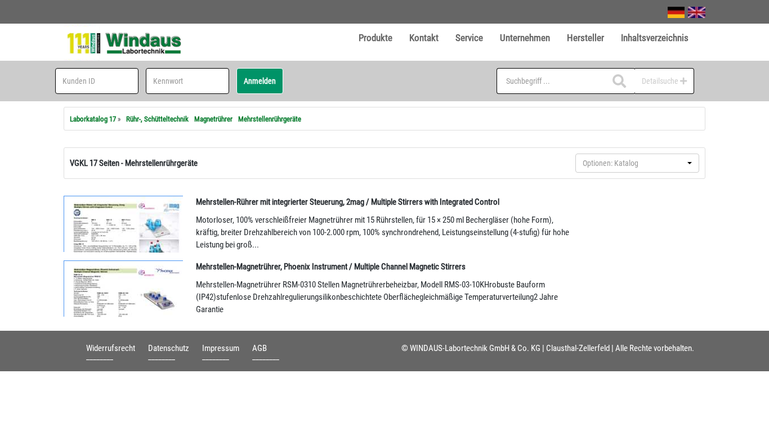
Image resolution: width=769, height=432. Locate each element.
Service (469, 37)
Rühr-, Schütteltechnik (157, 119)
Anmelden (260, 81)
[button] (637, 163)
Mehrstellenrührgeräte (269, 119)
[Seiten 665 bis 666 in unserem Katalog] (124, 224)
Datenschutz (168, 348)
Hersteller (585, 37)
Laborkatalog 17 (93, 119)
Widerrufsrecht (110, 348)
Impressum (220, 348)
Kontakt (424, 37)
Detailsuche (661, 81)
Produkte (375, 37)
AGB (259, 348)
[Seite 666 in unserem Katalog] (124, 289)
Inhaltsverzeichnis (654, 37)
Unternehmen (525, 37)
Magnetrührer (213, 119)
